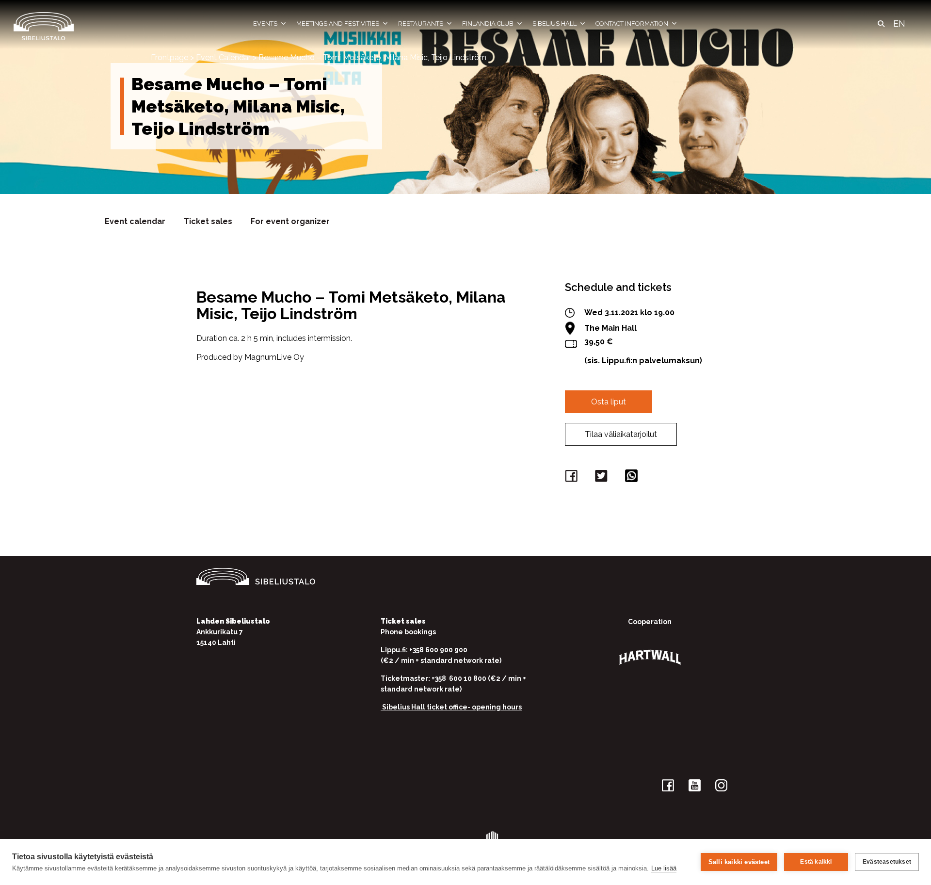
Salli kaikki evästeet (739, 862)
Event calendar (135, 221)
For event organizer (290, 221)
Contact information (631, 23)
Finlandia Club (488, 23)
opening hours (497, 707)
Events (265, 23)
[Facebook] (572, 478)
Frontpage (169, 57)
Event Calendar (223, 57)
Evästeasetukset (887, 861)
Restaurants (420, 23)
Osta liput (608, 401)
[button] (881, 23)
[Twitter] (602, 478)
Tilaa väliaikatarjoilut (621, 434)
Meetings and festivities (337, 23)
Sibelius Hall (554, 23)
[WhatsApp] (633, 478)
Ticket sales (208, 221)
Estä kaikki (816, 861)
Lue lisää (663, 868)
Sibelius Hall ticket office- (426, 707)
